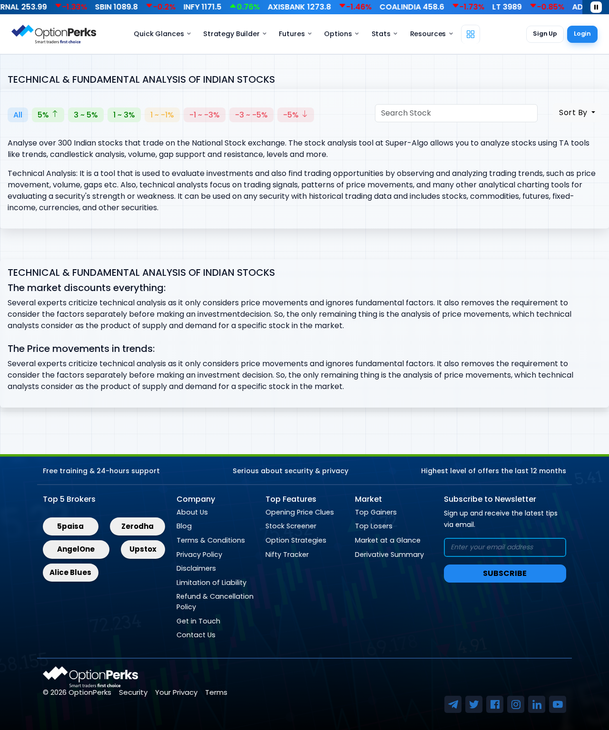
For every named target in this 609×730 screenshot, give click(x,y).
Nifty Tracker (287, 554)
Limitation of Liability (211, 582)
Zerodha (137, 526)
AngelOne (76, 549)
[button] (470, 34)
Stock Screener (290, 526)
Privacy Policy (199, 554)
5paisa (70, 526)
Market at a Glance (388, 540)
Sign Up (545, 33)
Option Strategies (295, 540)
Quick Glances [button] (159, 34)
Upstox (143, 549)
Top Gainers (376, 512)
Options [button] (338, 34)
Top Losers (374, 526)
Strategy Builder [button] (231, 34)
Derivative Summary (389, 554)
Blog (184, 526)
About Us (192, 512)
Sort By (574, 112)
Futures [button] (291, 34)
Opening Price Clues (299, 512)
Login (582, 33)
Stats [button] (381, 34)
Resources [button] (428, 34)
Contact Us (196, 635)
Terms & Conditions (211, 540)
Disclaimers (196, 568)
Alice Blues (70, 572)
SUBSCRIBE (505, 573)
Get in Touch (198, 621)
